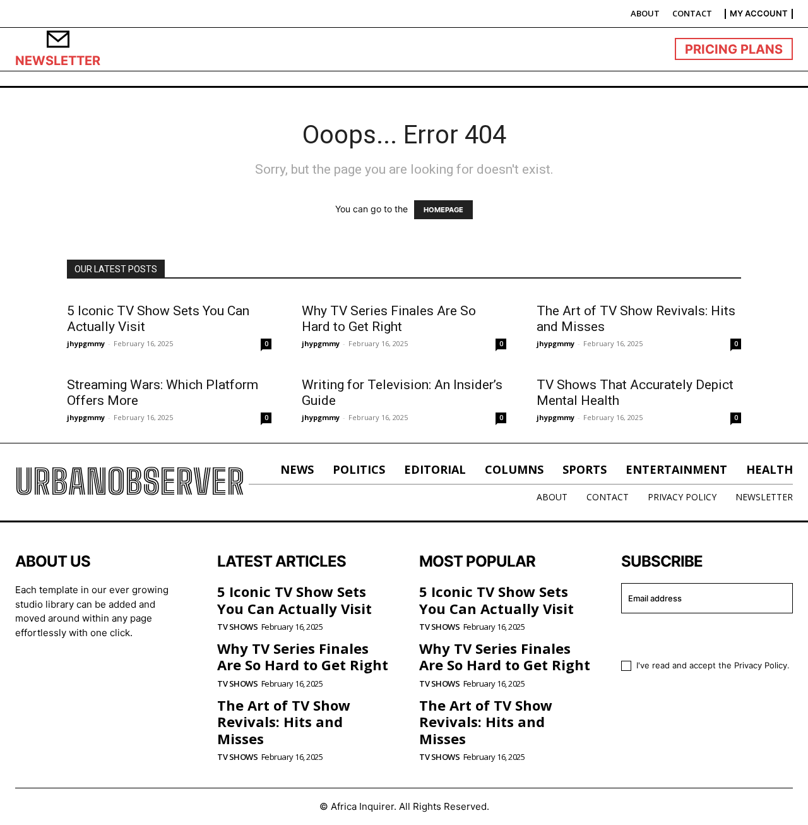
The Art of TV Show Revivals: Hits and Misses (283, 722)
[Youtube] (132, 673)
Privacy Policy (760, 665)
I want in (699, 635)
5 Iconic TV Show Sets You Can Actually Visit (294, 599)
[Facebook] (29, 673)
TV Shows (237, 627)
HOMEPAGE (443, 209)
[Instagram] (63, 673)
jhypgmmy (86, 343)
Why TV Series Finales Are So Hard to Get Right (389, 318)
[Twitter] (97, 673)
